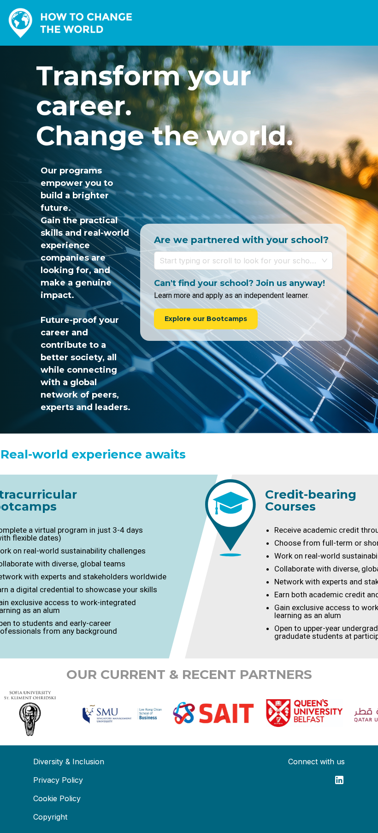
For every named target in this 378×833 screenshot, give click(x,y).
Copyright (50, 816)
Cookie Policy (57, 798)
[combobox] (238, 261)
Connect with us (316, 761)
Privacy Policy (58, 780)
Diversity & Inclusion (68, 761)
